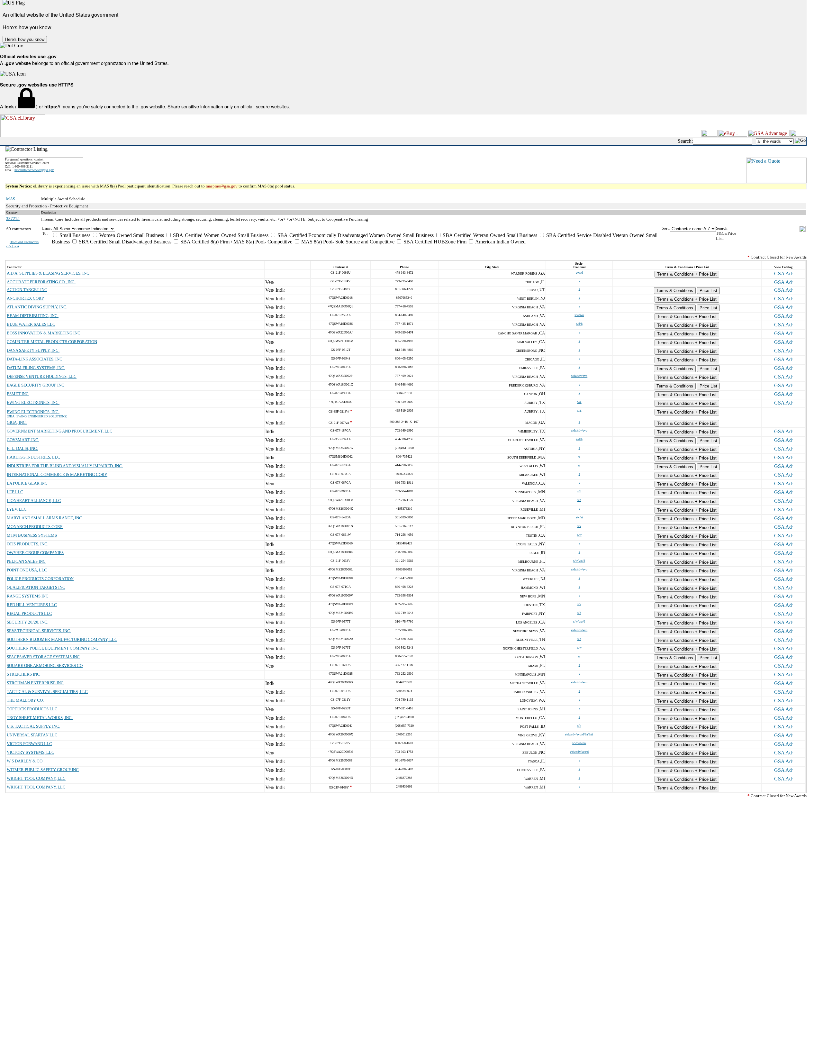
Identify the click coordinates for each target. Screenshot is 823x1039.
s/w (579, 534)
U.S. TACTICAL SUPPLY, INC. (33, 726)
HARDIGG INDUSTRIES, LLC (33, 457)
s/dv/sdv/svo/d (579, 751)
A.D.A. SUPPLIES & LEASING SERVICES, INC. (48, 273)
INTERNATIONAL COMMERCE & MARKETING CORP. (57, 474)
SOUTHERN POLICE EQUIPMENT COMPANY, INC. (53, 648)
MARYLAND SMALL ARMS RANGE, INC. (45, 517)
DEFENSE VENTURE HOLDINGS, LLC (42, 376)
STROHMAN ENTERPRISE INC (35, 682)
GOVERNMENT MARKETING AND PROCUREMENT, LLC (60, 431)
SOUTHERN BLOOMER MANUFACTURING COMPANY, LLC (62, 639)
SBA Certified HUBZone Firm (434, 241)
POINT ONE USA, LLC (27, 570)
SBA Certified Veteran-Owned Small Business (489, 235)
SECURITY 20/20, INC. (27, 622)
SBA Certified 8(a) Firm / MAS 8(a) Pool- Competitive (235, 241)
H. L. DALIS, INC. (22, 448)
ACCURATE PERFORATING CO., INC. (41, 281)
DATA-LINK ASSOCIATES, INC (34, 359)
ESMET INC (18, 393)
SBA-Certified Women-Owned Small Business (220, 235)
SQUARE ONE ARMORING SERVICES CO (45, 665)
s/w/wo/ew (579, 743)
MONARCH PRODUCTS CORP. (35, 526)
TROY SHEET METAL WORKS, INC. (40, 717)
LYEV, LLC (17, 509)
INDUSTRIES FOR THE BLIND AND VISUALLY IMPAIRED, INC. (65, 465)
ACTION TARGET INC (27, 289)
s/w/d (579, 272)
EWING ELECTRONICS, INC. (33, 402)
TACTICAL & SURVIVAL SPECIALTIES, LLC (47, 691)
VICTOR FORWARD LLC (29, 743)
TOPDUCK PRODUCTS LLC (32, 708)
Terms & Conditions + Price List (687, 274)
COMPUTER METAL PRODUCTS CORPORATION (52, 341)
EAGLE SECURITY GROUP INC (35, 385)
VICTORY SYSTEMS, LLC (30, 752)
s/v (579, 526)
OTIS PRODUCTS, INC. (27, 544)
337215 (13, 218)
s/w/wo (579, 315)
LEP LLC (15, 491)
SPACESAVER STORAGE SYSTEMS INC (43, 656)
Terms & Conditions (674, 290)
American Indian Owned (500, 241)
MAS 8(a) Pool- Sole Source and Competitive (347, 241)
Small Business (74, 235)
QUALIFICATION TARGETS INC (36, 587)
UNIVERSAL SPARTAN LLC (32, 735)
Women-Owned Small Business (131, 235)
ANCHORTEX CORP (25, 298)
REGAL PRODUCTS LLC (29, 613)
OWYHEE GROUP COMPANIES (35, 552)
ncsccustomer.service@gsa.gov (34, 170)
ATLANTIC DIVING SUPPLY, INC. (37, 307)
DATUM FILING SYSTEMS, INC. (36, 367)
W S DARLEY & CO (24, 761)
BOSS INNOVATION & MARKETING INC (43, 333)
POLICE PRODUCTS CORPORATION (40, 578)
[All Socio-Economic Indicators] (357, 229)
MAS (10, 198)
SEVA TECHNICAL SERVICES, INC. (39, 630)
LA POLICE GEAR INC (27, 483)
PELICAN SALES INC (26, 561)
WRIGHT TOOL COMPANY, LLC (36, 778)
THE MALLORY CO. (25, 700)
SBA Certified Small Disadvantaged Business (124, 241)
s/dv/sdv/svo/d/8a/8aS (579, 734)
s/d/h (579, 323)
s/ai (579, 402)
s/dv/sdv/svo (579, 376)
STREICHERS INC (23, 674)
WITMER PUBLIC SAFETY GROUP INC (43, 769)
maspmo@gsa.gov (222, 186)
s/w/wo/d (579, 560)
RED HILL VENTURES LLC (32, 604)
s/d (579, 491)
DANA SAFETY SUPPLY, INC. (33, 350)
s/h (579, 725)
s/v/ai (579, 517)
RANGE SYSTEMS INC (28, 596)
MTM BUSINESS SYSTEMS (32, 535)
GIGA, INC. (17, 422)
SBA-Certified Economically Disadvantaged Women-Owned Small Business (355, 235)
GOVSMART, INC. (23, 439)
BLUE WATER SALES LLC (31, 324)
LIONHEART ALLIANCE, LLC (34, 500)
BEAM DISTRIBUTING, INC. (33, 315)
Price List (708, 290)
